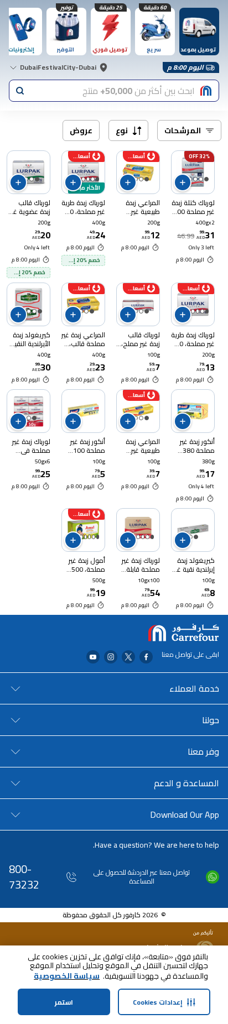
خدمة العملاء (194, 688)
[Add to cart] (182, 182)
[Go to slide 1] (206, 179)
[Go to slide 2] (201, 179)
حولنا (210, 720)
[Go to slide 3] (195, 179)
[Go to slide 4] (83, 179)
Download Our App (184, 814)
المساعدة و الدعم (186, 783)
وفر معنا (203, 751)
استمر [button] (64, 1002)
